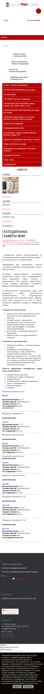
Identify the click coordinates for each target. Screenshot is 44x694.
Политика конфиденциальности (14, 568)
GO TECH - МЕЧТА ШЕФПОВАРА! (15, 85)
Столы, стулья (8, 160)
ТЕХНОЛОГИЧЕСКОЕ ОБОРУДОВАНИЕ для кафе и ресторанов (21, 111)
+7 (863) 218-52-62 (33, 24)
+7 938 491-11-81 (9, 24)
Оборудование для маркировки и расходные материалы (19, 149)
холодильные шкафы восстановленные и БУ (19, 598)
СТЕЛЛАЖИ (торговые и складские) (16, 99)
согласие (5, 657)
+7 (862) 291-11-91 (10, 27)
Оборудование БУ (9, 164)
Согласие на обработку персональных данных (20, 572)
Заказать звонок (38, 10)
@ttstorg (25, 12)
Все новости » (7, 225)
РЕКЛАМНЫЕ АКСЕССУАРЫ (13, 128)
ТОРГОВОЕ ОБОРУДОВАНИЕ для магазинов (19, 90)
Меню (4, 37)
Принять (17, 687)
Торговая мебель (9, 94)
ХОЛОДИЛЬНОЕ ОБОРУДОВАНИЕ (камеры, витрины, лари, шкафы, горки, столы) (19, 104)
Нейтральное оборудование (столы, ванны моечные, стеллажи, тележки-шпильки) (19, 118)
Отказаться (28, 687)
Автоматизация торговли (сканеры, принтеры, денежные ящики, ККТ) (20, 134)
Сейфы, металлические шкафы (14, 144)
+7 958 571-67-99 (32, 27)
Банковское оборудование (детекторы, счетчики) (21, 139)
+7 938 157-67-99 (32, 29)
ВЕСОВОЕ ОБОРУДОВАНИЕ (13, 124)
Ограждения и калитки (11, 155)
